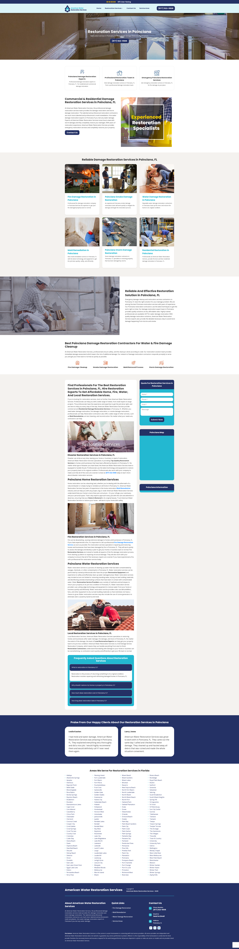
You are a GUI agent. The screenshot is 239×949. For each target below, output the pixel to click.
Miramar (125, 783)
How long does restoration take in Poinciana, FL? (89, 701)
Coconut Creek (72, 821)
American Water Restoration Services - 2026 (142, 891)
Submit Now (157, 419)
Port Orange (126, 865)
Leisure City (98, 863)
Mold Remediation (119, 912)
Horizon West (99, 812)
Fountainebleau (99, 785)
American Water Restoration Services (93, 890)
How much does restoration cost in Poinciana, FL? (90, 693)
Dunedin (70, 860)
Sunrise (152, 812)
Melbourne (98, 870)
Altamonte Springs (73, 778)
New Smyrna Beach (128, 787)
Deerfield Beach (72, 848)
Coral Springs (71, 829)
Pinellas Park (126, 851)
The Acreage (154, 829)
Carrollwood (71, 809)
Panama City (126, 838)
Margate (97, 865)
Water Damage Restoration (123, 917)
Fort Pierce (98, 783)
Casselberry (71, 812)
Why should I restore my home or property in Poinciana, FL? (93, 685)
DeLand (69, 851)
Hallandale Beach (100, 802)
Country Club (71, 834)
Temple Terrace (155, 826)
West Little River (155, 853)
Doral (68, 858)
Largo (96, 851)
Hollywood (98, 807)
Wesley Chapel (155, 851)
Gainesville (98, 790)
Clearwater (70, 817)
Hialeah (97, 804)
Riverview (125, 875)
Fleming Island (99, 775)
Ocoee (124, 809)
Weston (152, 863)
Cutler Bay (70, 838)
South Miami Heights (157, 797)
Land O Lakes (99, 848)
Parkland (125, 841)
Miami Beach (126, 775)
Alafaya (69, 775)
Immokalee (98, 814)
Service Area (144, 8)
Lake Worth (98, 841)
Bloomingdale (71, 790)
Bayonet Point (72, 785)
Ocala (124, 807)
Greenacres (98, 797)
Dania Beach (71, 841)
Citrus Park (70, 814)
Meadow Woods (99, 868)
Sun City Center (155, 809)
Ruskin (152, 783)
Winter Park (154, 870)
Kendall (96, 824)
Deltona (69, 855)
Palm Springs (126, 834)
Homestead (98, 809)
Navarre (125, 785)
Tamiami (153, 819)
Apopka (69, 780)
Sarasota (153, 787)
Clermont (70, 819)
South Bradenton (156, 795)
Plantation (125, 855)
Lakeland (97, 843)
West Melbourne (155, 855)
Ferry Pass (70, 875)
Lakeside (97, 846)
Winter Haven (154, 868)
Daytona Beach (72, 846)
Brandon (70, 802)
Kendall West (98, 826)
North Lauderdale (128, 792)
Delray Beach (71, 853)
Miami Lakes (126, 780)
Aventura (70, 783)
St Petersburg (154, 807)
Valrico (152, 846)
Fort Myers (98, 780)
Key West (97, 829)
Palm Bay (125, 821)
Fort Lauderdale (99, 778)
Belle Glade (70, 787)
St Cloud (152, 804)
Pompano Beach (127, 860)
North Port (126, 800)
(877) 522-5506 (159, 910)
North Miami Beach (129, 797)
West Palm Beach (156, 858)
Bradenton (70, 800)
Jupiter (96, 819)
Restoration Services (113, 8)
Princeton (125, 870)
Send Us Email (159, 916)
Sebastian (153, 790)
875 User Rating (124, 2)
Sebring (152, 792)
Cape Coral (70, 807)
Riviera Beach (154, 775)
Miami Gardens (127, 778)
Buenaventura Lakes (74, 804)
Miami (96, 875)
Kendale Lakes (99, 821)
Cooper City (71, 824)
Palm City (125, 826)
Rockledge (153, 778)
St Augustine (154, 802)
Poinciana (125, 858)
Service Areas (118, 921)
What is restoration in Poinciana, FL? (85, 667)
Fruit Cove (97, 787)
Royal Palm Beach (156, 780)
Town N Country (155, 838)
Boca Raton (71, 792)
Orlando (125, 814)
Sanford (152, 785)
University (153, 841)
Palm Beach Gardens (129, 824)
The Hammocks (155, 831)
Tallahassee (154, 814)
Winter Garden (155, 865)
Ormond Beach (127, 817)
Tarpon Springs (155, 824)
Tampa (152, 821)
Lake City (97, 836)
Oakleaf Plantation (128, 804)
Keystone (97, 831)
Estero (69, 870)
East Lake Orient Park (74, 865)
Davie (68, 843)
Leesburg (97, 858)
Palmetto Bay (126, 836)
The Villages (154, 834)
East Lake (70, 863)
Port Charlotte (127, 863)
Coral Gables (71, 826)
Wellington (153, 848)
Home (99, 8)
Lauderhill (97, 855)
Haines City (98, 800)
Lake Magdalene (100, 838)
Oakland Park (126, 802)
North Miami (126, 795)
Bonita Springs (72, 795)
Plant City (125, 853)
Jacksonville (98, 817)
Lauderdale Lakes (100, 853)
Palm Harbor (126, 831)
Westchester (154, 860)
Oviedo (124, 819)
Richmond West (127, 872)
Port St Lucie (126, 868)
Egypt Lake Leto (72, 868)
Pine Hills (125, 848)
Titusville (153, 836)
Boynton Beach (72, 797)
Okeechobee (126, 812)
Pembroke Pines (127, 843)
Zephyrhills (153, 875)
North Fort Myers (128, 790)
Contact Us (131, 8)
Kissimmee (98, 834)
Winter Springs (155, 872)
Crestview (70, 836)
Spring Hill (153, 800)
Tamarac (153, 817)
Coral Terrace (71, 831)
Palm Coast (126, 829)
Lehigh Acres (98, 860)
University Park (155, 843)
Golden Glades (99, 795)
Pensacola (125, 846)
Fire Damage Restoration (122, 908)
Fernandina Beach (73, 872)
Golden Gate (98, 792)
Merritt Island (99, 872)
